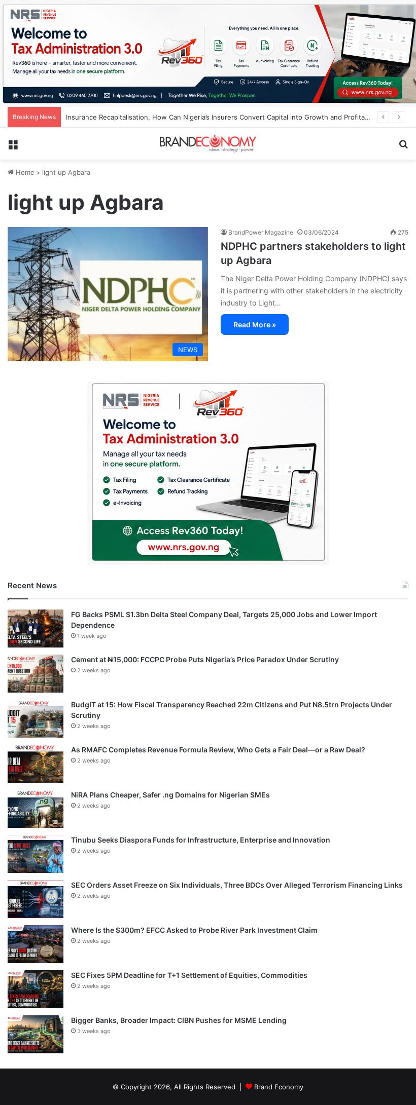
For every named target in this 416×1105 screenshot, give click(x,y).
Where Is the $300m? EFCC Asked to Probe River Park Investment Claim (194, 930)
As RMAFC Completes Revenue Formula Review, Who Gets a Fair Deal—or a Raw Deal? (218, 749)
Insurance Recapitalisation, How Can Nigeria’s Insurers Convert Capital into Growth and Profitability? (224, 117)
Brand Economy (278, 1087)
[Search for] (403, 147)
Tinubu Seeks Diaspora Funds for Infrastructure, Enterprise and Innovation (200, 839)
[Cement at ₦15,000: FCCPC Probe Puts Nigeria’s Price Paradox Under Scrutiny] (35, 674)
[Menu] (13, 147)
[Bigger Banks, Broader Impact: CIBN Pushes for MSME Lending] (35, 1034)
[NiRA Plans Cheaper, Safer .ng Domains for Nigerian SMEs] (35, 809)
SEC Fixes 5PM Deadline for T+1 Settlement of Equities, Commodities (189, 975)
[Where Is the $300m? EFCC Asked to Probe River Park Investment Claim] (35, 944)
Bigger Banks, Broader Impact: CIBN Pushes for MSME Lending (179, 1020)
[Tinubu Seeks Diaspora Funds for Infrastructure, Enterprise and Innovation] (35, 854)
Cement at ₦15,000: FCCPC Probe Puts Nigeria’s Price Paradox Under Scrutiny (205, 659)
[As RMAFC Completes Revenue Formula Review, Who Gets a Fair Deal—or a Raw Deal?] (35, 764)
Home (24, 172)
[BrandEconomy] (208, 143)
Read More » (254, 324)
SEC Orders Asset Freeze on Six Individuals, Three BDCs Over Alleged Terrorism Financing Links (237, 885)
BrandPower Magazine (260, 232)
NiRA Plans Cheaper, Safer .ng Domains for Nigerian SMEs (170, 794)
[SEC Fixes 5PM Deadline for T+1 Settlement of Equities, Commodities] (35, 989)
